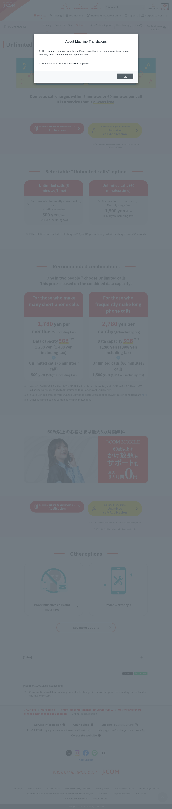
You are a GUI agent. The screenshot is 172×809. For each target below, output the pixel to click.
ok (125, 77)
